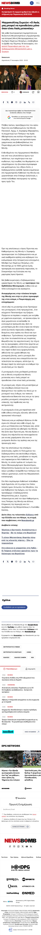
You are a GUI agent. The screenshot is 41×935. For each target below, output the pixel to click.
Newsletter (18, 635)
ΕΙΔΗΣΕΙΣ (6, 657)
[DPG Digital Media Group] (20, 868)
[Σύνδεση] (32, 3)
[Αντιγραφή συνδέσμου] (33, 92)
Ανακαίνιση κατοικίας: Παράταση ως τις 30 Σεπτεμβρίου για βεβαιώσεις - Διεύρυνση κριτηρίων (17, 690)
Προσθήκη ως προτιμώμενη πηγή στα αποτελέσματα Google (22, 117)
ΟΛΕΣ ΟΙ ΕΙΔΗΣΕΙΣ (30, 732)
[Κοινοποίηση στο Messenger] (12, 102)
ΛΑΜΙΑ (29, 652)
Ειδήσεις (30, 515)
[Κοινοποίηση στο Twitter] (8, 102)
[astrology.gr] (28, 886)
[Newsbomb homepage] (10, 3)
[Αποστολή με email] (33, 102)
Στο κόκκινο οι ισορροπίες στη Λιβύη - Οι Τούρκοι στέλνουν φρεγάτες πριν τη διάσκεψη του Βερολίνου (20, 551)
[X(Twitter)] (23, 846)
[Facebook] (10, 846)
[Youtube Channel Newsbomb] (27, 846)
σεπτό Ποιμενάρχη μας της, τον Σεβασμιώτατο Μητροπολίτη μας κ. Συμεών (17, 49)
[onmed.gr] (28, 893)
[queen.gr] (13, 886)
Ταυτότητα (4, 857)
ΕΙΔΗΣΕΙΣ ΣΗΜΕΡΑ (20, 657)
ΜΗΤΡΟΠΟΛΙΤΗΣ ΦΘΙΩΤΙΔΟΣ (12, 652)
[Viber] (14, 846)
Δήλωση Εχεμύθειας (27, 857)
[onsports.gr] (28, 879)
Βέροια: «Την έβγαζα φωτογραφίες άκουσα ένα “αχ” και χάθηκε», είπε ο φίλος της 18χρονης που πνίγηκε (11, 775)
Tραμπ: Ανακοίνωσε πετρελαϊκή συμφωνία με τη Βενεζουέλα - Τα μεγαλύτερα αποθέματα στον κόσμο (19, 722)
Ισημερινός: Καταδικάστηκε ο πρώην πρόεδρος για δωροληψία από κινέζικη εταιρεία (19, 711)
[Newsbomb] (20, 841)
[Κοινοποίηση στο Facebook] (3, 102)
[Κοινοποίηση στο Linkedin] (25, 102)
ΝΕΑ (32, 657)
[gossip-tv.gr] (13, 879)
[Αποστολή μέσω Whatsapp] (20, 102)
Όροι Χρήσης (14, 857)
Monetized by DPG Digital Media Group (25, 901)
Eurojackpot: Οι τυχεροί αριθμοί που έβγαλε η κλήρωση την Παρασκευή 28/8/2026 (20, 13)
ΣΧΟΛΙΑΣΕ (26, 92)
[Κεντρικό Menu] (38, 3)
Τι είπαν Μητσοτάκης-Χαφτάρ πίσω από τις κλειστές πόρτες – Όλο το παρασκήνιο (18, 540)
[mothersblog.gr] (13, 893)
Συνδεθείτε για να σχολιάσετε (14, 607)
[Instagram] (18, 846)
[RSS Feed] (31, 846)
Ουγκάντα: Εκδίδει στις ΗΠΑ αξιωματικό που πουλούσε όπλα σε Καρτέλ (18, 679)
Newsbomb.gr (27, 520)
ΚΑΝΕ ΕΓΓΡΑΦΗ (18, 826)
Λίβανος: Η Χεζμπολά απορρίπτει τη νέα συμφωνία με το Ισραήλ (20, 701)
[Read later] (38, 92)
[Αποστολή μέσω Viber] (16, 102)
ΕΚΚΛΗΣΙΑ (5, 92)
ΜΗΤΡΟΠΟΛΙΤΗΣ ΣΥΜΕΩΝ (11, 647)
